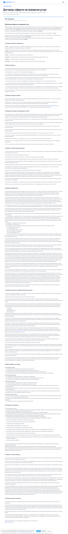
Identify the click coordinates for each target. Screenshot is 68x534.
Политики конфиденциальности (52, 105)
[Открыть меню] (63, 2)
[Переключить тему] (14, 2)
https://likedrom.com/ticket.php (19, 330)
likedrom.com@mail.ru (9, 522)
